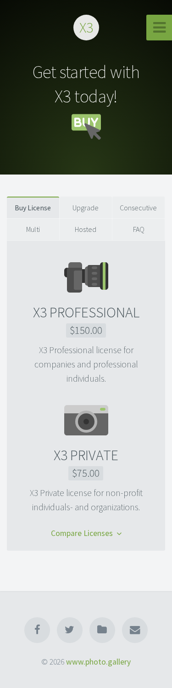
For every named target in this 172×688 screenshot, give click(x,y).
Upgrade (85, 207)
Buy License (33, 207)
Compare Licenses (84, 534)
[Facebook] (37, 630)
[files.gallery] (102, 630)
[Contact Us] (135, 630)
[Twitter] (70, 630)
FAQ (138, 229)
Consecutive (138, 207)
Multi (33, 229)
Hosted (85, 229)
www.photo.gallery (98, 662)
